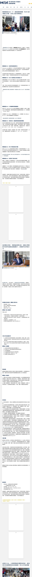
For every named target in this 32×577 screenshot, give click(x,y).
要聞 (3, 7)
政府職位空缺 (5, 282)
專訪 (28, 7)
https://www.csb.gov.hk (7, 441)
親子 (17, 7)
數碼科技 (21, 7)
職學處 (8, 501)
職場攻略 (4, 501)
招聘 (12, 499)
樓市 (11, 7)
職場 (23, 499)
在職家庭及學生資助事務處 (19, 282)
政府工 (15, 499)
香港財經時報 (12, 3)
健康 (14, 7)
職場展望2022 (6, 47)
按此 (24, 168)
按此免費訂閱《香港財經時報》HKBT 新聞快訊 (12, 118)
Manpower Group (6, 49)
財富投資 (7, 7)
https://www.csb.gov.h (6, 427)
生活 (25, 7)
